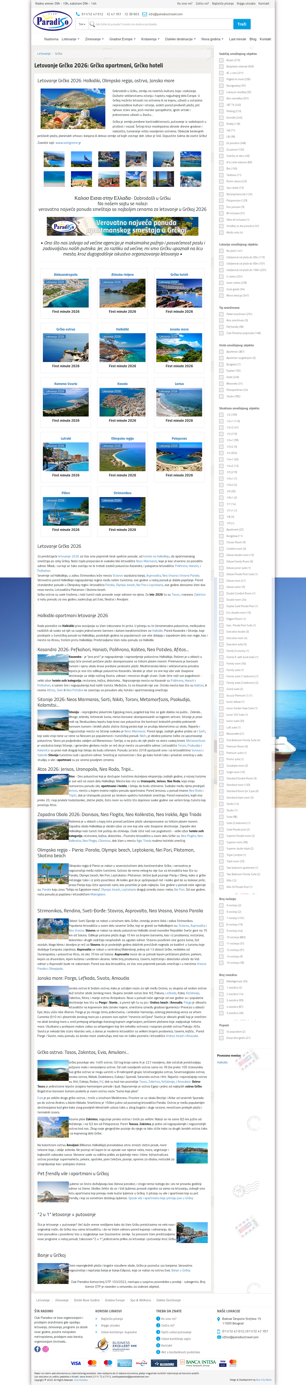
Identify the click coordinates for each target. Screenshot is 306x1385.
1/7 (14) (231, 504)
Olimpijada (56, 968)
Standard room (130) (238, 785)
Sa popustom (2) (235, 1031)
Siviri (60, 690)
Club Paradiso (80, 1380)
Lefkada (170, 993)
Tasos (175, 594)
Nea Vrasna (170, 575)
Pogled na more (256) (238, 79)
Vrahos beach (175, 1035)
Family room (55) (236, 663)
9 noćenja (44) (234, 931)
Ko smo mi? (185, 3)
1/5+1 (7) (231, 478)
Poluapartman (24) (237, 390)
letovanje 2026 (68, 556)
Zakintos (200, 594)
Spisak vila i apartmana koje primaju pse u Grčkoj (160, 1198)
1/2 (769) (231, 415)
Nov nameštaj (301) (237, 98)
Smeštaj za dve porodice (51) (242, 226)
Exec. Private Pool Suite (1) (241, 625)
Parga (188, 1002)
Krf (101, 1081)
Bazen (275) (233, 60)
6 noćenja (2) (233, 912)
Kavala (122, 383)
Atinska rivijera (122, 274)
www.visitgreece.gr (68, 142)
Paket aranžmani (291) (239, 314)
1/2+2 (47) (232, 427)
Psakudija (194, 745)
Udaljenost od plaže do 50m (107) (245, 263)
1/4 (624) (231, 453)
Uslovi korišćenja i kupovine (118, 1332)
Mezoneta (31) (234, 383)
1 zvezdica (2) (234, 987)
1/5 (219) (231, 472)
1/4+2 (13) (232, 466)
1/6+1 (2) (231, 497)
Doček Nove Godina (87, 1300)
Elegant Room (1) (236, 619)
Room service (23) (236, 181)
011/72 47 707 (257, 1331)
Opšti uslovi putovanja (176, 1332)
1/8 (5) (230, 517)
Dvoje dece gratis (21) (238, 1038)
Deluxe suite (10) (235, 587)
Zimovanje (93, 39)
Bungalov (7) (233, 364)
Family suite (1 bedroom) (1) (242, 676)
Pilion (66, 492)
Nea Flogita (188, 835)
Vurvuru (197, 750)
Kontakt (264, 3)
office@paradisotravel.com (240, 1337)
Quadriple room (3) (237, 765)
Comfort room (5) (236, 549)
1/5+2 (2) (231, 485)
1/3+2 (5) (231, 446)
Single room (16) (235, 772)
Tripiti (72, 795)
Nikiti (143, 735)
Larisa (179, 383)
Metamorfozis (195, 740)
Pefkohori (43, 570)
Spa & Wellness (140, 1300)
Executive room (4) (236, 638)
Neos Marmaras (146, 561)
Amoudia (192, 1035)
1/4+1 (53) (232, 459)
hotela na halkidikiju (156, 556)
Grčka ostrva (65, 329)
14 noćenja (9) (234, 956)
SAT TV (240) (233, 105)
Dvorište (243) (234, 117)
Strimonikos (123, 492)
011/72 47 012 (233, 1331)
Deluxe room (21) (236, 580)
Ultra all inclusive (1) (237, 220)
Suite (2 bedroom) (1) (238, 823)
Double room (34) (236, 599)
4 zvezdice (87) (234, 1007)
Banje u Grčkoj (181, 1270)
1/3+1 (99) (232, 440)
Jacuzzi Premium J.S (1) (239, 695)
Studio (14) (232, 804)
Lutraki (66, 438)
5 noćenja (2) (233, 905)
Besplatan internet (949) (240, 66)
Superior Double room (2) (240, 836)
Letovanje (69, 39)
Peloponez (179, 438)
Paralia (109, 584)
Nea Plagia (90, 840)
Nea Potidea (74, 690)
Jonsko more (179, 329)
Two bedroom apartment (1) (242, 868)
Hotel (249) (232, 377)
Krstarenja (149, 39)
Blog (253, 39)
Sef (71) (230, 130)
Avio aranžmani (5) (237, 320)
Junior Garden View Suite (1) (241, 708)
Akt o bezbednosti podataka (180, 1352)
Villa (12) (231, 880)
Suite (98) (231, 817)
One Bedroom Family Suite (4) (243, 740)
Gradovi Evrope (121, 39)
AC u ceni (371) (234, 73)
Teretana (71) (233, 175)
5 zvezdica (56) (235, 1013)
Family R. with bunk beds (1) (242, 657)
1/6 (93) (231, 491)
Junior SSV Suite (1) (237, 715)
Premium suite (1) (236, 753)
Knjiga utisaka (246, 3)
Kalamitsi (43, 750)
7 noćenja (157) (235, 918)
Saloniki (42, 755)
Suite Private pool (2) (238, 829)
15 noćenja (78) (235, 963)
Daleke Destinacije (169, 1300)
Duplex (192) (233, 370)
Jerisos (73, 790)
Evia (40, 1097)
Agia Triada (144, 840)
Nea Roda (195, 790)
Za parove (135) (235, 149)
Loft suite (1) (233, 727)
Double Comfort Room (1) (240, 593)
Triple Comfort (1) (236, 855)
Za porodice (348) (236, 143)
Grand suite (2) (234, 689)
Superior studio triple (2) (240, 848)
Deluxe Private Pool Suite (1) (242, 574)
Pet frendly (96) (235, 327)
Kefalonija (192, 993)
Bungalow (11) (234, 536)
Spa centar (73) (235, 188)
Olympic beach (125, 584)
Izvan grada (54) (235, 289)
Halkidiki (222, 1062)
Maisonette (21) (235, 734)
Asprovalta (153, 575)
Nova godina (211, 39)
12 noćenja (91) (235, 950)
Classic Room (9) (236, 542)
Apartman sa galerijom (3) (241, 358)
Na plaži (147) (234, 251)
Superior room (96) (237, 842)
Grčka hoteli (179, 274)
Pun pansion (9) (235, 207)
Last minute (237, 39)
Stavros (118, 575)
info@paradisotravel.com (166, 14)
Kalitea (199, 685)
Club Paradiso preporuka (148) (243, 333)
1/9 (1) (230, 523)
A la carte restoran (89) (239, 162)
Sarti (202, 731)
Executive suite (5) (236, 644)
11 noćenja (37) (235, 943)
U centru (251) (234, 276)
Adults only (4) (234, 232)
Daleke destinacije (179, 39)
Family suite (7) (235, 670)
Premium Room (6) (237, 746)
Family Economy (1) (237, 651)
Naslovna (51, 39)
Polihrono (181, 565)
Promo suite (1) (235, 759)
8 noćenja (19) (234, 924)
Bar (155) (231, 168)
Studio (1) (232, 810)
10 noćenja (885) (236, 937)
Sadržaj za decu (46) (238, 156)
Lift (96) (230, 136)
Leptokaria (156, 584)
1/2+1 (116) (233, 421)
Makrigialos (98, 894)
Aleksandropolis (66, 274)
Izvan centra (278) (236, 283)
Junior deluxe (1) (235, 702)
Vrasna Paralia (189, 575)
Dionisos (105, 840)
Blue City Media (264, 1379)
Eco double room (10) (238, 612)
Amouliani (184, 1081)
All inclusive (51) (235, 213)
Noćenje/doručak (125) (239, 194)
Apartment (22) (235, 529)
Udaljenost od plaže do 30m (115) (245, 257)
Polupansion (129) (236, 200)
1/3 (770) (231, 434)
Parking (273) (233, 111)
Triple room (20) (235, 861)
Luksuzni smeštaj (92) (238, 92)
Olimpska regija (122, 438)
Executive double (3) (237, 631)
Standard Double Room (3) (241, 778)
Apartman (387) (235, 351)
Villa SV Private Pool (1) (239, 887)
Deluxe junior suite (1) (238, 568)
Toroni (182, 745)
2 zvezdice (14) (234, 994)
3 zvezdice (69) (234, 1000)
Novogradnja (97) (236, 85)
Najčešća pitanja (223, 3)
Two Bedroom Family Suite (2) (243, 874)
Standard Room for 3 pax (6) (242, 791)
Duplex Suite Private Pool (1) (242, 606)
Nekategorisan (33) (237, 981)
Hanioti (194, 565)
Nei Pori (141, 584)
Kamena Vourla (65, 383)
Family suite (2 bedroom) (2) (242, 683)
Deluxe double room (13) (240, 555)
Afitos (51, 690)
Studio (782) (233, 396)
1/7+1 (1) (231, 510)
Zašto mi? (202, 3)
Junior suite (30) (235, 721)
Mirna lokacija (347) (237, 295)
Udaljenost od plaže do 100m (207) (246, 270)
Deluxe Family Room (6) (239, 561)
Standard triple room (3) (240, 797)
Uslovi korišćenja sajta (176, 1338)
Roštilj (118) (233, 124)
